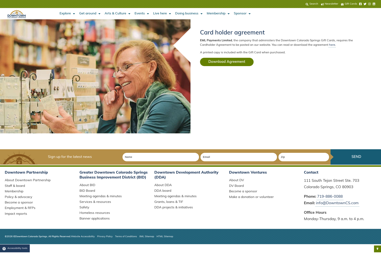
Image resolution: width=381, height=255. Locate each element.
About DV (236, 180)
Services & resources (95, 202)
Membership (216, 13)
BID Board (87, 191)
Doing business (186, 13)
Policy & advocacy (18, 197)
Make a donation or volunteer (251, 197)
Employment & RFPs (20, 208)
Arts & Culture (115, 13)
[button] (367, 4)
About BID (87, 185)
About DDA (163, 185)
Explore (65, 13)
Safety (84, 207)
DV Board (236, 186)
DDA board (162, 191)
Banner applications (94, 218)
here (332, 45)
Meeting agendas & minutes (100, 196)
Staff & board (15, 186)
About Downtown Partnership (28, 180)
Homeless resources (94, 213)
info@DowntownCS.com (337, 203)
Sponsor (240, 13)
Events (140, 13)
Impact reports (16, 214)
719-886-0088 (330, 197)
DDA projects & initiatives (173, 207)
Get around (87, 13)
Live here (160, 13)
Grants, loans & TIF (168, 202)
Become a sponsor (19, 202)
